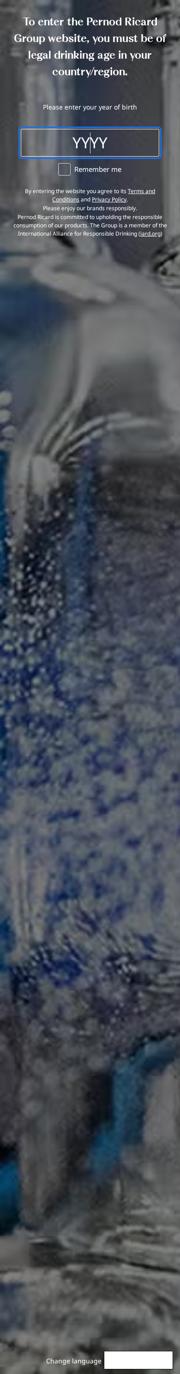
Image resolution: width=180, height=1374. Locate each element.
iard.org (150, 233)
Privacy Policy (109, 199)
